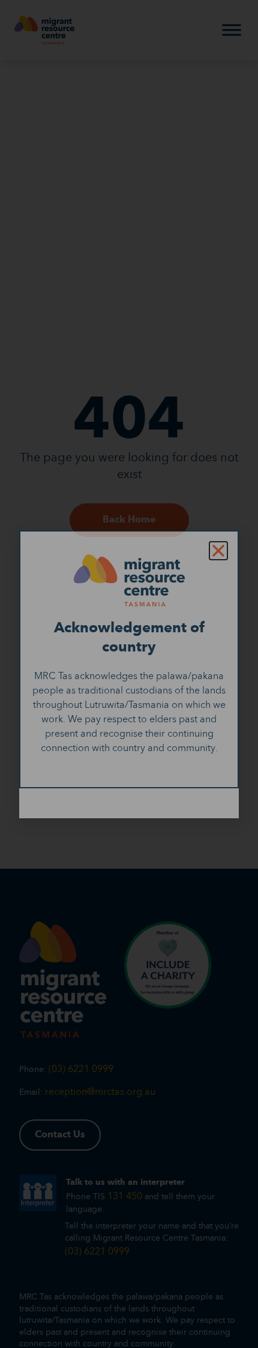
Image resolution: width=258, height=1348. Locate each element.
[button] (218, 550)
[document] (129, 674)
